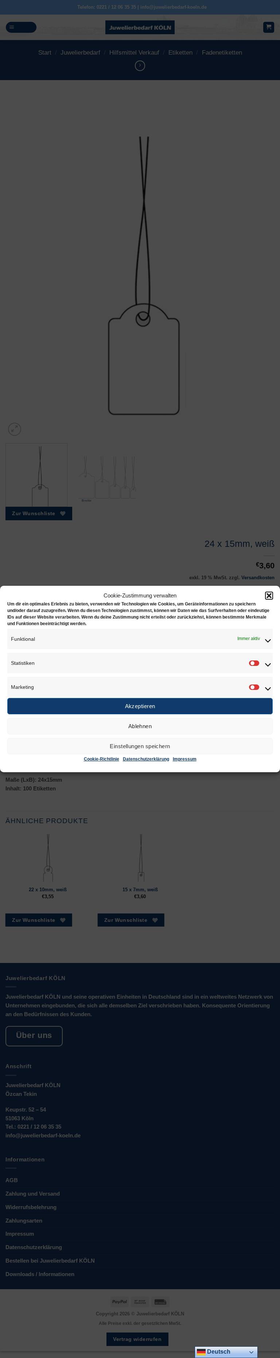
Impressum (185, 759)
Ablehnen (140, 726)
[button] (269, 595)
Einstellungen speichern (140, 746)
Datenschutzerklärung (146, 759)
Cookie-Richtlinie (101, 759)
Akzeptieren (140, 706)
